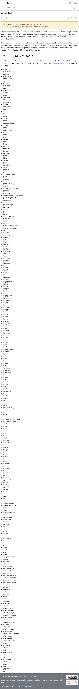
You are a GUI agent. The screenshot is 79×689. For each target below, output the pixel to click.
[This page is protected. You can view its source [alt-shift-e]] (68, 18)
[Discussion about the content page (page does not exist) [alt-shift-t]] (6, 18)
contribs (39, 24)
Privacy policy (6, 686)
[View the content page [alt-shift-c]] (2, 18)
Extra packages (59, 63)
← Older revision (14, 26)
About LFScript (17, 686)
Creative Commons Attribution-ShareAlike (35, 680)
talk (34, 24)
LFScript (12, 3)
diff (8, 26)
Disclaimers (28, 686)
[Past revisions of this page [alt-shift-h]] (72, 18)
